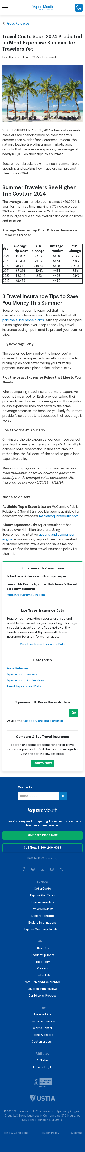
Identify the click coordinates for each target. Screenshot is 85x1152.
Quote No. (26, 787)
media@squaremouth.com (58, 516)
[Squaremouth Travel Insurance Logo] (42, 8)
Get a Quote (42, 888)
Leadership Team (42, 955)
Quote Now (42, 763)
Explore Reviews (42, 909)
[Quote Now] (63, 796)
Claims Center (42, 1028)
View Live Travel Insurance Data (42, 644)
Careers (42, 968)
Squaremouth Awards (22, 674)
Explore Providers (42, 902)
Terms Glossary (42, 1035)
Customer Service (42, 1021)
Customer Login (42, 1041)
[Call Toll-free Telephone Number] (79, 7)
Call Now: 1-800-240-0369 (42, 847)
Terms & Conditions (15, 1133)
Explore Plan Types (42, 895)
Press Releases (18, 23)
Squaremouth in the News (25, 680)
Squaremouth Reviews (42, 989)
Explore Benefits (42, 916)
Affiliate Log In (42, 1067)
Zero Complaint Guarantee (43, 982)
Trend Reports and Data (24, 686)
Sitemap (77, 1133)
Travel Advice (42, 1014)
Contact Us (42, 975)
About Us (42, 948)
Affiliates (42, 1060)
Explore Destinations (42, 922)
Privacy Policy (50, 1133)
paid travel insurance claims (23, 320)
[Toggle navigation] (5, 7)
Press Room (42, 962)
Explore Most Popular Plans (42, 929)
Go (73, 712)
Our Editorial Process (43, 995)
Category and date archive (43, 721)
